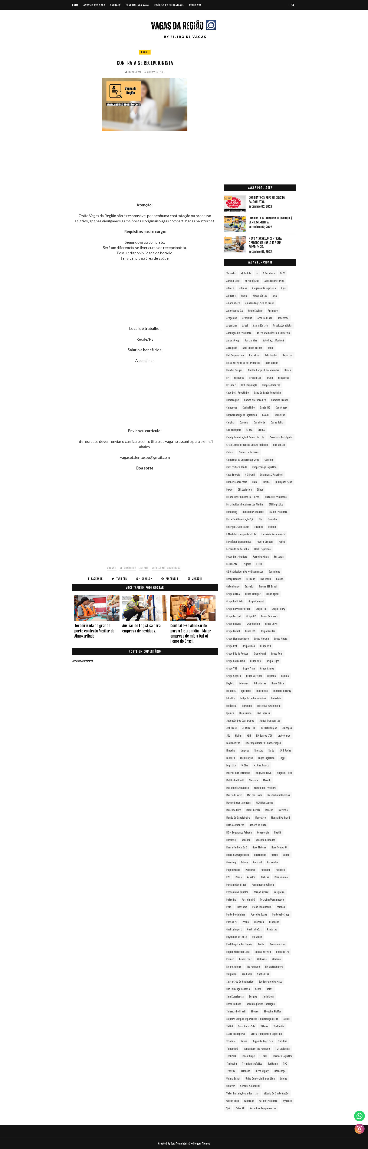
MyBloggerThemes (200, 1143)
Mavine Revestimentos (238, 802)
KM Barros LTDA (264, 735)
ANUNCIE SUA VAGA (94, 4)
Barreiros (254, 355)
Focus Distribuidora (236, 556)
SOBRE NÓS (195, 4)
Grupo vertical (254, 676)
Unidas (283, 1078)
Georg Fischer (233, 579)
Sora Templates (179, 1143)
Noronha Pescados (265, 840)
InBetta (230, 698)
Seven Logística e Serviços (261, 1004)
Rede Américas (277, 944)
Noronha (246, 840)
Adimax (243, 288)
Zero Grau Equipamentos (263, 1108)
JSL (228, 735)
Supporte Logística (263, 1041)
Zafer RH (239, 1108)
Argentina (231, 325)
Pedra (239, 877)
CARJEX (265, 415)
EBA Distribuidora (278, 512)
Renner (230, 959)
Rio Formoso (253, 966)
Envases (258, 526)
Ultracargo (280, 1071)
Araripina (247, 318)
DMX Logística (276, 504)
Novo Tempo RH (279, 847)
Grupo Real (276, 653)
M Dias (245, 765)
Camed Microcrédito (255, 400)
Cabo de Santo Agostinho (267, 392)
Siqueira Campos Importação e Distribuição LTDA (252, 1019)
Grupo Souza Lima (235, 661)
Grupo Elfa (261, 608)
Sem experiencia (235, 996)
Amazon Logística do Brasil (259, 303)
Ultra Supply (262, 1071)
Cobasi (229, 452)
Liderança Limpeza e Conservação (263, 743)
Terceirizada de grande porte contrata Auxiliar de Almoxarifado (94, 630)
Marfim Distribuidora (237, 787)
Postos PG (231, 922)
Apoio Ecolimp (255, 310)
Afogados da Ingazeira (264, 288)
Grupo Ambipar (253, 594)
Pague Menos (233, 869)
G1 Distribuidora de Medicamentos (244, 571)
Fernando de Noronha (237, 549)
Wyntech (287, 1101)
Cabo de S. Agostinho (237, 392)
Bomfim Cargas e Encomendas (263, 370)
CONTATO (115, 4)
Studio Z (231, 1041)
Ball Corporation (235, 355)
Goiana (279, 579)
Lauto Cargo (284, 735)
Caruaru (244, 422)
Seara (258, 989)
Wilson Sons (232, 1101)
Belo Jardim (271, 355)
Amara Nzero (233, 303)
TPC (285, 1063)
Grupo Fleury (278, 608)
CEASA (249, 430)
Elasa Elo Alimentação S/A (239, 519)
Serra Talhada (233, 1004)
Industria (276, 698)
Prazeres (259, 922)
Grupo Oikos (249, 646)
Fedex (282, 541)
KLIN (249, 735)
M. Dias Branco (261, 765)
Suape (244, 1041)
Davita (266, 482)
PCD (228, 877)
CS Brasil (250, 474)
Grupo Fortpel (233, 616)
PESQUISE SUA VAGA (137, 4)
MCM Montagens (264, 802)
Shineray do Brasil (236, 1011)
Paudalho (265, 869)
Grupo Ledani (233, 631)
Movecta (283, 810)
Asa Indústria (260, 325)
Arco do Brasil (264, 318)
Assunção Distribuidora (239, 333)
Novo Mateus (259, 847)
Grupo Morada (261, 638)
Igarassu (246, 691)
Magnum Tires (284, 773)
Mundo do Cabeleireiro (238, 817)
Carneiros (280, 415)
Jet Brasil (231, 728)
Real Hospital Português (239, 944)
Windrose (249, 1101)
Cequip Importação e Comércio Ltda (245, 437)
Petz (228, 907)
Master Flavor (254, 795)
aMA (275, 295)
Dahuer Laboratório (236, 482)
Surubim (282, 1041)
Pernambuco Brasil (236, 884)
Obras (275, 855)
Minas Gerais (253, 810)
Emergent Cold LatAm (237, 526)
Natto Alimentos (235, 825)
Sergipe (253, 996)
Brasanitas (255, 377)
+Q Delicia (246, 273)
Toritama (273, 1063)
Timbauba (231, 1063)
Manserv (253, 780)
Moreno (269, 810)
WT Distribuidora (268, 1101)
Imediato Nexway (282, 691)
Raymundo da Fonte (236, 937)
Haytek (230, 683)
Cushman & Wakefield (271, 474)
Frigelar (247, 564)
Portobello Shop (280, 914)
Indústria (231, 705)
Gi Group (250, 579)
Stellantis (278, 1026)
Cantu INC (265, 407)
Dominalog (231, 512)
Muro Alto (260, 817)
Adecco (230, 288)
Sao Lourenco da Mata (270, 981)
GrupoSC (271, 676)
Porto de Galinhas (235, 914)
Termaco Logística (282, 1056)
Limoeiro (230, 750)
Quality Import (234, 929)
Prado (246, 922)
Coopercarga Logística (264, 467)
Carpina (230, 422)
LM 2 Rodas (285, 750)
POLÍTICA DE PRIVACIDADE (169, 4)
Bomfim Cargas (234, 370)
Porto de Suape (259, 914)
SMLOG (229, 1026)
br (227, 377)
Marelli (266, 780)
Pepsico (251, 877)
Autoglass (231, 348)
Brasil (144, 52)
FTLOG (259, 564)
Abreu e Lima (233, 280)
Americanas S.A (234, 310)
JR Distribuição (269, 728)
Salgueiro (231, 974)
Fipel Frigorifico (262, 549)
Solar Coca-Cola (246, 1026)
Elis (260, 519)
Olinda (286, 855)
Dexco (229, 489)
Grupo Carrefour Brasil (238, 608)
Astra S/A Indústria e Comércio (273, 333)
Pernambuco (281, 877)
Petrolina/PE (248, 899)
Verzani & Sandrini (250, 1086)
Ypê (228, 1108)
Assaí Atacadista (282, 325)
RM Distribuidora (274, 966)
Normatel (231, 840)
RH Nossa (262, 959)
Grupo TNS (231, 668)
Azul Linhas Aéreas (252, 348)
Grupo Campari (256, 601)
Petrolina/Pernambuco (272, 899)
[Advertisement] (145, 172)
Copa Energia (233, 474)
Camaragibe (232, 400)
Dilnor (260, 489)
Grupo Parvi (260, 653)
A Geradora (269, 273)
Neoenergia (263, 832)
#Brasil (111, 568)
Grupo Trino (249, 668)
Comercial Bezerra (249, 452)
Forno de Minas (261, 556)
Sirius (286, 1019)
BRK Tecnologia (249, 385)
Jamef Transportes (269, 720)
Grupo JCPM (271, 623)
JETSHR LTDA (248, 728)
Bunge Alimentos (271, 385)
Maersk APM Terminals (238, 773)
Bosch (288, 370)
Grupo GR (251, 616)
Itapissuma (245, 713)
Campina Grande (279, 400)
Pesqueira (279, 892)
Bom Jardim (272, 362)
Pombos (281, 907)
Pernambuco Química (263, 884)
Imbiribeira (262, 691)
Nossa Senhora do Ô (236, 847)
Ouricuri (257, 862)
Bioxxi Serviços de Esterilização (243, 362)
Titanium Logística (252, 1063)
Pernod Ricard (261, 892)
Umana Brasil (233, 1078)
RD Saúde (257, 937)
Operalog (231, 862)
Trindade (245, 1071)
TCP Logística (282, 1048)
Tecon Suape (248, 1056)
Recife (261, 944)
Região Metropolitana (238, 951)
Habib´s (285, 676)
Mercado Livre (233, 810)
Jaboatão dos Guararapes (240, 720)
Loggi (282, 758)
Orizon (244, 862)
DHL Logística (245, 489)
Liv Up (271, 750)
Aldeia (244, 295)
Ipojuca (230, 713)
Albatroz (231, 295)
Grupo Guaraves (269, 616)
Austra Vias (251, 340)
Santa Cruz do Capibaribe (239, 981)
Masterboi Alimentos (278, 795)
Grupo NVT (231, 646)
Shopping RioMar (272, 1011)
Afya (283, 288)
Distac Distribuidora (276, 497)
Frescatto (231, 564)
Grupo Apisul (272, 594)
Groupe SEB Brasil (268, 586)
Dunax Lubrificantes (253, 512)
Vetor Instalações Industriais (242, 1093)
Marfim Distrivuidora (265, 787)
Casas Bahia (277, 422)
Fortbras (279, 556)
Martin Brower (234, 795)
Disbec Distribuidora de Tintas (242, 497)
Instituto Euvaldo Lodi (268, 705)
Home (75, 4)
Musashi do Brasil (280, 817)
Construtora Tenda (236, 467)
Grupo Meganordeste (237, 638)
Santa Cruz (263, 974)
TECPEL (263, 1056)
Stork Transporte (235, 1033)
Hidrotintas (260, 683)
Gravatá (249, 586)
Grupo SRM (255, 661)
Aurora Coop (232, 340)
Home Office (278, 683)
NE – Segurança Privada (239, 832)
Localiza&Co (246, 758)
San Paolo (247, 974)
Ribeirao (276, 959)
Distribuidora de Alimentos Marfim (244, 504)
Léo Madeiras (233, 743)
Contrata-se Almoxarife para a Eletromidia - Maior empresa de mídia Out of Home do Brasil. (190, 633)
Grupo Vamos (267, 668)
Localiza (230, 758)
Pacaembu (272, 862)
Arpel (245, 325)
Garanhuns (274, 571)
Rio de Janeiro (234, 966)
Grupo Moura (281, 638)
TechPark (231, 1056)
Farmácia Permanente (273, 534)
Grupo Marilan (268, 631)
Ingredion (247, 705)
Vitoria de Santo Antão (276, 1093)
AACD (282, 273)
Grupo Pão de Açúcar (237, 653)
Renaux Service (263, 951)
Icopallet (231, 691)
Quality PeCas (254, 929)
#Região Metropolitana (166, 568)
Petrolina (231, 899)
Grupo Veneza (233, 676)
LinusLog (258, 750)
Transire (231, 1071)
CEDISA (261, 430)
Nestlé (277, 832)
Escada (272, 526)
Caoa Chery (281, 407)
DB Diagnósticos (283, 482)
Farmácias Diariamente (238, 541)
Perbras (265, 877)
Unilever (230, 1086)
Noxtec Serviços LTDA (237, 855)
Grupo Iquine (253, 623)
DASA (254, 482)
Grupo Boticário (234, 601)
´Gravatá (231, 273)
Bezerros (287, 355)
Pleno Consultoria (261, 907)
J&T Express (263, 713)
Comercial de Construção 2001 (242, 459)
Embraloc (272, 519)
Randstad (272, 929)
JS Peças (287, 728)
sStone (264, 1026)
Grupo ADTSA (233, 594)
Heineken (243, 683)
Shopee (255, 1011)
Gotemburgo (233, 586)
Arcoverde (283, 318)
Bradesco (239, 377)
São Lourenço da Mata (238, 989)
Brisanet (231, 385)
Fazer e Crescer (265, 541)
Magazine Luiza (264, 773)
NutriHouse (260, 855)
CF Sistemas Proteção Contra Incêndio (247, 444)
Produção (274, 922)
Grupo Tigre (273, 661)
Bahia (270, 348)
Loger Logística (266, 758)
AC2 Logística (252, 280)
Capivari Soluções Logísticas (241, 415)
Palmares (251, 869)
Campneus (231, 407)
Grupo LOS (250, 631)
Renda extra (282, 951)
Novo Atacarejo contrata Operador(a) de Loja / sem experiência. (265, 243)
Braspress (283, 377)
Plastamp (242, 907)
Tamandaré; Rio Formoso (257, 1048)
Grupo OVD (265, 646)
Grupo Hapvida (233, 623)
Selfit (270, 989)
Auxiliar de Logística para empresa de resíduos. (141, 628)
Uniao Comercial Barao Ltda (260, 1078)
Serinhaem (268, 996)
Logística (231, 765)
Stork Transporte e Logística (266, 1033)
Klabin (238, 735)
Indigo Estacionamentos (253, 698)
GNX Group (265, 579)
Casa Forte (259, 422)
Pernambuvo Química (237, 892)
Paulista (280, 869)
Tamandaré (232, 1048)
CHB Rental (279, 444)
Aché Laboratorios (274, 280)
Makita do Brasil (235, 780)
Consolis (268, 459)
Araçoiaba (231, 318)
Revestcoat (245, 959)
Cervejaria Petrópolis (281, 437)
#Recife (144, 568)
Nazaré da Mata (258, 825)
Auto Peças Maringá (273, 340)
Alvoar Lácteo (260, 295)
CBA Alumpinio (233, 430)
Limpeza (245, 750)
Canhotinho (249, 407)
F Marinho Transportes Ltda (241, 534)
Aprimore (273, 310)
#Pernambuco (127, 568)
